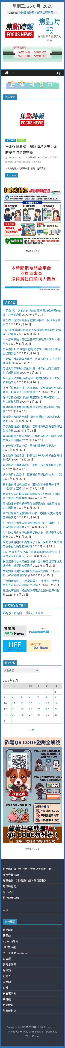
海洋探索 (18, 161)
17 (5, 709)
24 (5, 715)
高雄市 (21, 140)
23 (56, 709)
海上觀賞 (9, 161)
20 (30, 709)
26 (22, 715)
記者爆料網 (9, 1011)
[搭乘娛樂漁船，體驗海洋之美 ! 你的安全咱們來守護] (32, 104)
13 (30, 703)
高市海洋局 (36, 161)
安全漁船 (53, 157)
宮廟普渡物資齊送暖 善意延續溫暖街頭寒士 (29, 446)
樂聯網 (7, 999)
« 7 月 (31, 730)
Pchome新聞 (10, 941)
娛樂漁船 (44, 157)
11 (13, 703)
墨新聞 (7, 982)
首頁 (5, 910)
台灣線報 (8, 1005)
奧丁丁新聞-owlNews (15, 953)
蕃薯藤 (7, 935)
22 (47, 709)
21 (39, 709)
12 (22, 703)
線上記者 (8, 892)
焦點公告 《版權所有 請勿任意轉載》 (25, 880)
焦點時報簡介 (11, 886)
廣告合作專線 (11, 875)
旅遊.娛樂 (11, 140)
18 (13, 709)
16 (56, 703)
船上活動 (26, 161)
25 (13, 715)
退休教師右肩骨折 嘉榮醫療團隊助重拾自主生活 (32, 474)
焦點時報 (49, 25)
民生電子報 (9, 993)
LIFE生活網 (9, 947)
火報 (5, 987)
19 (22, 709)
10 (5, 703)
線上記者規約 (11, 898)
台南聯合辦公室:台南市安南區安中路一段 (27, 869)
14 (39, 703)
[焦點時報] (6, 73)
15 (47, 703)
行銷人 (7, 976)
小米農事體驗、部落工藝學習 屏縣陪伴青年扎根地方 (35, 14)
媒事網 (7, 959)
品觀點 (7, 970)
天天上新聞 (9, 964)
